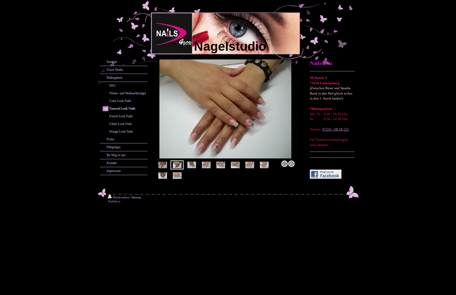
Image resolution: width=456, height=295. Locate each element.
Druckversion (121, 197)
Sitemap (136, 197)
